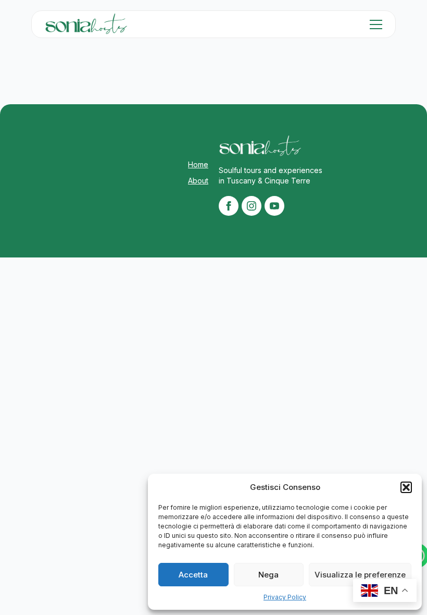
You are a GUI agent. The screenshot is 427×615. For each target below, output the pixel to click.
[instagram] (251, 206)
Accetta (193, 575)
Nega (268, 575)
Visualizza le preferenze (360, 575)
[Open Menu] (376, 24)
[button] (406, 487)
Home (198, 164)
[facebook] (228, 206)
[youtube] (274, 206)
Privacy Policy (284, 597)
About (198, 180)
